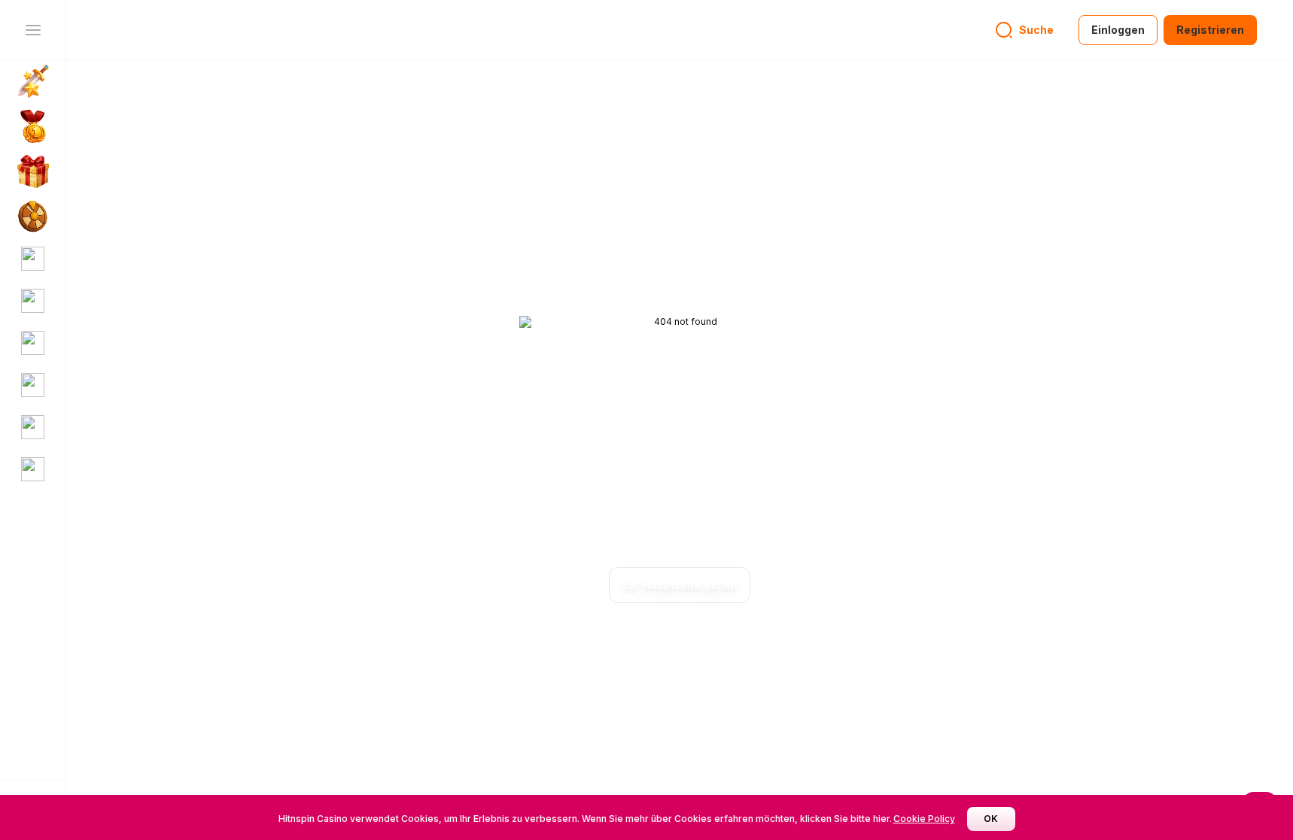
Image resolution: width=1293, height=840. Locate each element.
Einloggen (1118, 29)
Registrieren (1210, 29)
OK (991, 818)
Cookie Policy (924, 818)
